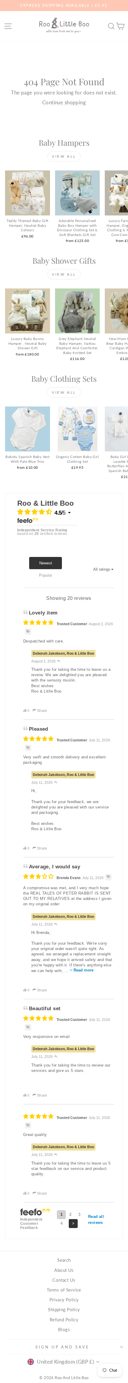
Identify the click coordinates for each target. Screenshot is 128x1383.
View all (64, 156)
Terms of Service (64, 1289)
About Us (64, 1270)
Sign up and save (62, 1347)
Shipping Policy (64, 1309)
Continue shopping (64, 102)
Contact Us (63, 1280)
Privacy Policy (64, 1299)
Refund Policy (64, 1319)
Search (64, 1260)
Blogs (64, 1329)
